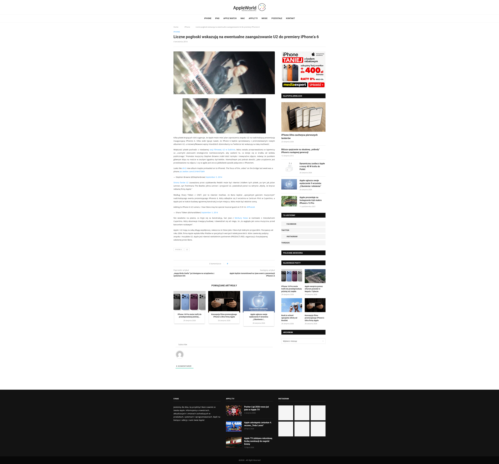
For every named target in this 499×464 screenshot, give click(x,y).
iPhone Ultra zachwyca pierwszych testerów (299, 137)
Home (175, 27)
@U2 (184, 168)
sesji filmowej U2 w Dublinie (222, 149)
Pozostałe (276, 18)
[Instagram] (179, 7)
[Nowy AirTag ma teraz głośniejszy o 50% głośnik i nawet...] (318, 429)
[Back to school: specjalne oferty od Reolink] (291, 305)
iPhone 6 (178, 249)
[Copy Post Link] (236, 263)
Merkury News (241, 218)
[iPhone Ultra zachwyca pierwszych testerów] (303, 117)
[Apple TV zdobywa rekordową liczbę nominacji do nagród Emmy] (234, 442)
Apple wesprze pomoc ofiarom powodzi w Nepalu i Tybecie (314, 288)
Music (265, 18)
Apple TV (253, 18)
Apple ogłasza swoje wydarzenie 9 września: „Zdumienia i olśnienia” (311, 183)
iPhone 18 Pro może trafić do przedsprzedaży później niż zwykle (291, 288)
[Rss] (184, 7)
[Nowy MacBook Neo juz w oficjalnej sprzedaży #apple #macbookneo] (318, 413)
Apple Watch (230, 18)
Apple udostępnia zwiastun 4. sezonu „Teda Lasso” (258, 424)
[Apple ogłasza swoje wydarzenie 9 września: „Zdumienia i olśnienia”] (259, 301)
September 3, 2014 (214, 177)
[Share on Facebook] (232, 263)
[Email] (188, 7)
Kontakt (290, 18)
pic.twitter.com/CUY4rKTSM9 (192, 171)
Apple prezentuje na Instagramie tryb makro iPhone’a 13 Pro (311, 200)
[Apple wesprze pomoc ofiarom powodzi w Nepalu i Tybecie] (315, 276)
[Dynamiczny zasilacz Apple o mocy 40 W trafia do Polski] (289, 167)
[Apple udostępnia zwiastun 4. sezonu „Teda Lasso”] (234, 426)
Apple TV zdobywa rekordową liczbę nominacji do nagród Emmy (258, 441)
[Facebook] (174, 7)
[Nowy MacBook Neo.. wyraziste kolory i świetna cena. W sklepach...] (286, 429)
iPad (217, 18)
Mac (243, 18)
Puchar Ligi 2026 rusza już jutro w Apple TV (256, 408)
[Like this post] (229, 263)
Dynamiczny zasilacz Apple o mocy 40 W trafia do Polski (312, 166)
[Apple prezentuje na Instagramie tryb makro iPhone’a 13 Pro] (289, 201)
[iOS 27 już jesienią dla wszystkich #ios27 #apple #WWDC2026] (302, 413)
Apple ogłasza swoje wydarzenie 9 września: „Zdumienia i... (258, 316)
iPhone (207, 18)
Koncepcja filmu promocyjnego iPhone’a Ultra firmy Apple (314, 317)
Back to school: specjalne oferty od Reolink (289, 317)
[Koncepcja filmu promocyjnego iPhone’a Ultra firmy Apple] (224, 301)
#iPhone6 (251, 207)
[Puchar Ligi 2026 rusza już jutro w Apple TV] (234, 410)
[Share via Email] (239, 263)
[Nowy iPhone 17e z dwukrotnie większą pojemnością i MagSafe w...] (302, 429)
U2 (187, 249)
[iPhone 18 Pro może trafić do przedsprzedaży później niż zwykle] (189, 301)
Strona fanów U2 (181, 182)
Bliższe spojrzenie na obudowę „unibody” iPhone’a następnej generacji (300, 151)
